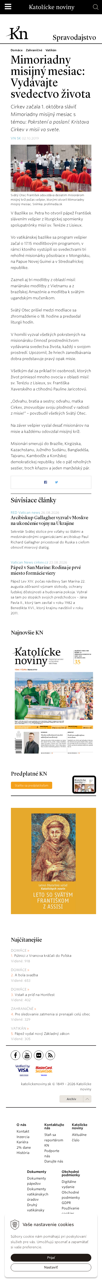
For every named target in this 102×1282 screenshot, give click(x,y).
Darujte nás (53, 1161)
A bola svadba (26, 975)
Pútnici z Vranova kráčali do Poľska (42, 956)
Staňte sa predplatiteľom (31, 785)
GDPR (66, 1203)
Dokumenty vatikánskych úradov (37, 1194)
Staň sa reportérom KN (53, 1140)
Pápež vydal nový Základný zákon (42, 1034)
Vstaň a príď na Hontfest (35, 995)
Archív (71, 1099)
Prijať (51, 1257)
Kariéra (22, 1142)
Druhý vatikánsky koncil (35, 1210)
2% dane (24, 1147)
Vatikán (18, 1028)
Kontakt (23, 1131)
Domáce (19, 950)
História (23, 1153)
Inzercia (23, 1137)
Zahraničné (22, 1009)
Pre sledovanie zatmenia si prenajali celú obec (53, 1014)
